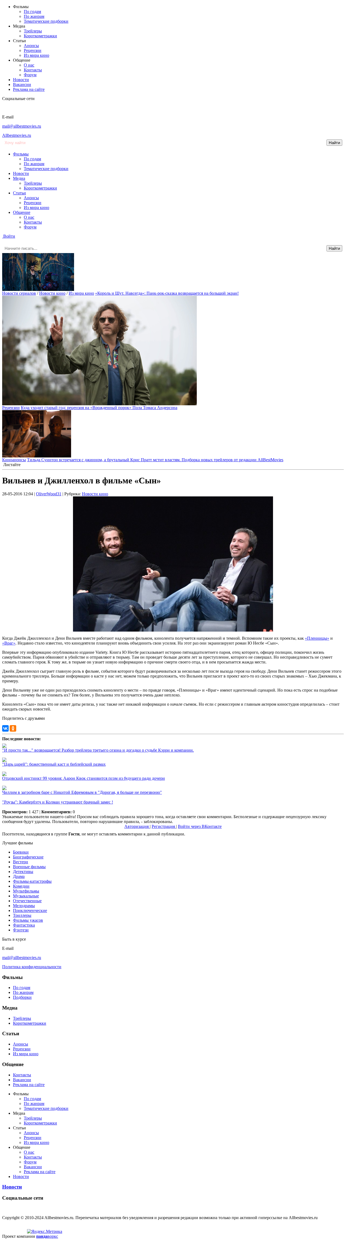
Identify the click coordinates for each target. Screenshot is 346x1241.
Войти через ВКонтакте (200, 826)
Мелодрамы (24, 905)
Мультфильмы (26, 891)
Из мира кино (36, 55)
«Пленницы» (317, 638)
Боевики (21, 852)
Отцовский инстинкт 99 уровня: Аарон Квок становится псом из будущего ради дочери (83, 778)
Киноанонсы (14, 459)
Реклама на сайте (29, 89)
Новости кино (52, 293)
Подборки (22, 997)
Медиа (19, 178)
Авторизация (137, 826)
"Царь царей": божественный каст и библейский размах (54, 764)
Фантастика (24, 925)
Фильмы (21, 154)
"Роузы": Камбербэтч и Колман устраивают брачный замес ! (57, 802)
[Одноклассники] (13, 728)
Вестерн (20, 862)
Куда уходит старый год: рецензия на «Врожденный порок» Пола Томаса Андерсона (99, 407)
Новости (21, 79)
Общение (21, 212)
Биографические (28, 857)
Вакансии (22, 84)
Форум (30, 74)
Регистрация (164, 826)
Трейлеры (33, 31)
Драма (19, 876)
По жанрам (34, 16)
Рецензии (32, 50)
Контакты (33, 70)
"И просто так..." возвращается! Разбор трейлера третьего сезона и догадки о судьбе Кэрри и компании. (98, 750)
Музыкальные (26, 896)
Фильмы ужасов (28, 920)
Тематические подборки (46, 21)
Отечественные (27, 900)
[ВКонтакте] (5, 728)
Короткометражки (40, 36)
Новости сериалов (19, 293)
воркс (47, 1236)
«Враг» (8, 643)
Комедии (21, 886)
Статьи (19, 193)
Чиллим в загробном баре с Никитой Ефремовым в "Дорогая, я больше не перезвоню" (82, 792)
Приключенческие (30, 910)
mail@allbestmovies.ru (21, 126)
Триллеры (22, 915)
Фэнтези (21, 930)
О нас (29, 65)
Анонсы (31, 45)
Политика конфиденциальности (31, 966)
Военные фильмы (29, 866)
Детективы (23, 871)
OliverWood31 (48, 494)
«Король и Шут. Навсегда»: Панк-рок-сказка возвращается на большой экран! (167, 293)
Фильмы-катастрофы (32, 881)
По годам (32, 11)
